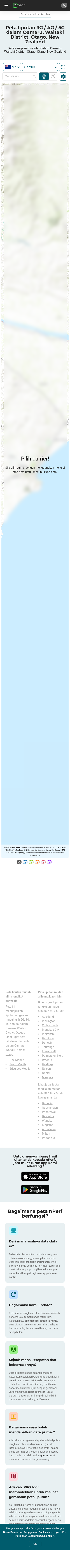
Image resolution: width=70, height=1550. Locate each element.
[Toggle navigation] (6, 5)
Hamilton (48, 1038)
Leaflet (6, 848)
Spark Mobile (18, 1064)
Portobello (48, 1138)
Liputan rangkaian (44, 76)
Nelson (46, 1068)
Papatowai (49, 1112)
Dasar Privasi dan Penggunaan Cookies (25, 1532)
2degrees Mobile (20, 1068)
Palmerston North (53, 1055)
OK (35, 1543)
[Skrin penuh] (63, 67)
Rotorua (47, 1060)
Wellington (48, 1021)
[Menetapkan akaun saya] (64, 5)
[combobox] (12, 67)
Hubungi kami (41, 1455)
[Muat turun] (35, 1176)
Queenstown (50, 1107)
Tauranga (48, 1047)
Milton (46, 1133)
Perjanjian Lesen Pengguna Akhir (34, 1535)
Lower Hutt (49, 1051)
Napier (46, 1073)
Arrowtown (49, 1129)
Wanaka (47, 1120)
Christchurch (50, 1025)
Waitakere (48, 1034)
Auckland (48, 1016)
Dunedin (47, 1042)
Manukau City (51, 1029)
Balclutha (48, 1116)
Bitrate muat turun (52, 76)
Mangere (47, 1077)
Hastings (47, 1064)
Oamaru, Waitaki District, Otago (15, 1050)
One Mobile (17, 1060)
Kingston (47, 1125)
